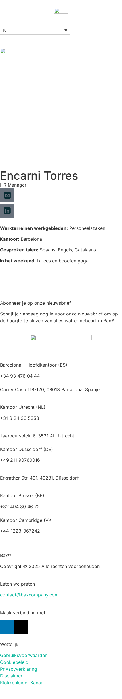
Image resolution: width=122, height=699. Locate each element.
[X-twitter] (21, 627)
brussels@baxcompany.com (71, 506)
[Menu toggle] (61, 23)
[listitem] (61, 435)
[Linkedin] (7, 627)
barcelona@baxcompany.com (32, 382)
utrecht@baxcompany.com (29, 425)
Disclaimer (11, 676)
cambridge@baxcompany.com (32, 538)
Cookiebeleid (14, 662)
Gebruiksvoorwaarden (23, 655)
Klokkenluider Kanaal (22, 682)
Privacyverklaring (18, 669)
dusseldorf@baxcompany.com (32, 467)
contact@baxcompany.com (29, 595)
